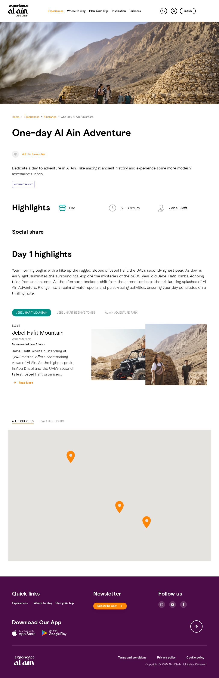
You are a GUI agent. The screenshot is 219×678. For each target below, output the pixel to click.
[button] (23, 184)
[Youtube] (172, 604)
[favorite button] (163, 11)
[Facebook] (183, 604)
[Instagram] (161, 604)
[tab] (31, 312)
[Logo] (18, 11)
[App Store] (27, 633)
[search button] (174, 11)
